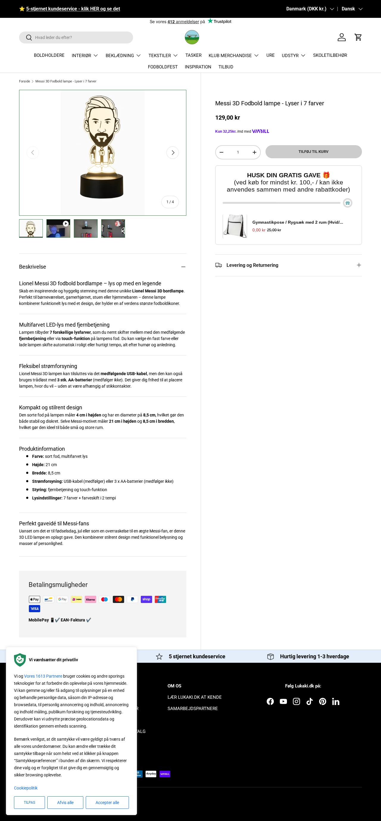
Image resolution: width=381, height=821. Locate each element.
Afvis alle (65, 802)
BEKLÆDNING (120, 55)
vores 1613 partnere (43, 676)
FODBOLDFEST (163, 67)
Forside (24, 81)
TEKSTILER (160, 55)
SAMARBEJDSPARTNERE (193, 708)
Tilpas (29, 802)
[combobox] (76, 37)
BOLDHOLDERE (49, 55)
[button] (358, 37)
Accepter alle (107, 802)
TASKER (193, 55)
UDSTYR (290, 55)
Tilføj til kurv (314, 151)
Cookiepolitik (26, 788)
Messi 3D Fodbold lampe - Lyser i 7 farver (65, 81)
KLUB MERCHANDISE (230, 55)
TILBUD (225, 67)
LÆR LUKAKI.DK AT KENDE (195, 697)
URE (270, 55)
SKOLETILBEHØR (330, 55)
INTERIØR (81, 55)
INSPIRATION (198, 67)
